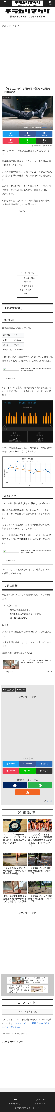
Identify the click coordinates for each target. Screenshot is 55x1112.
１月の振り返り (28, 278)
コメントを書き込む (27, 1011)
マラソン (22, 690)
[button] (49, 568)
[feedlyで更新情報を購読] (40, 785)
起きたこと (28, 286)
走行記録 (27, 281)
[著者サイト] (15, 785)
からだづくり (10, 690)
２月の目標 (26, 290)
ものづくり (40, 1099)
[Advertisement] (27, 55)
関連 (26, 293)
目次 (24, 273)
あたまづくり (40, 1103)
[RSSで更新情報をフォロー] (27, 792)
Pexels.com (47, 127)
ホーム (15, 1099)
